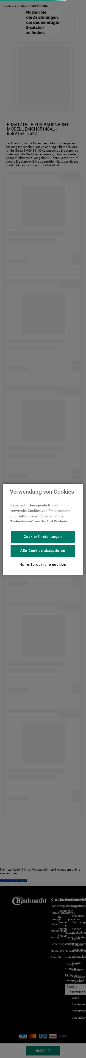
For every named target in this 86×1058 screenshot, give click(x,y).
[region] (43, 529)
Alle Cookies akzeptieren (42, 550)
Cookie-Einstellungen (43, 536)
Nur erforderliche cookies (42, 564)
